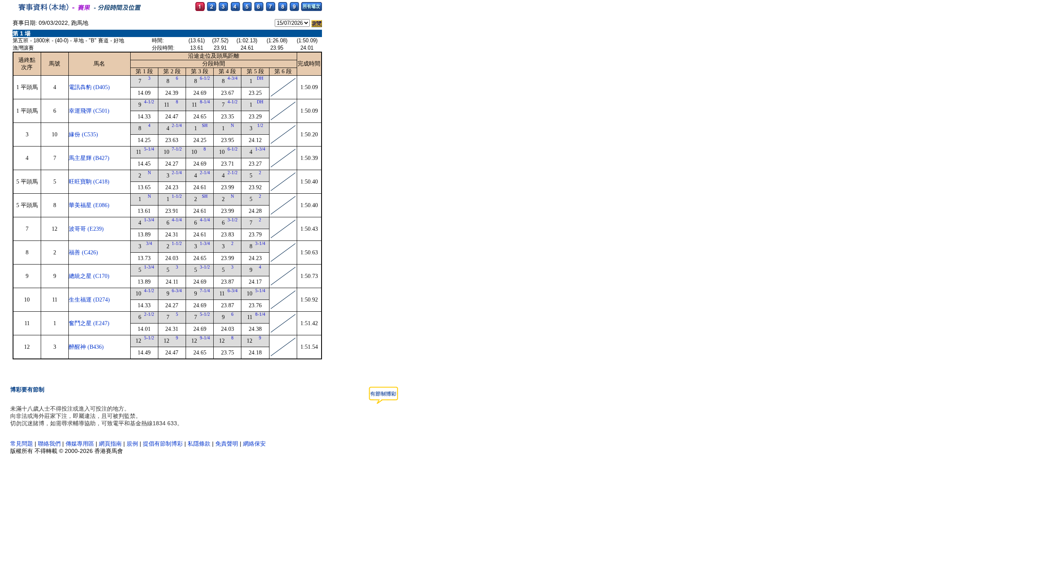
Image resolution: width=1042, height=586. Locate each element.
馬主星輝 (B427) (89, 158)
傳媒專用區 (81, 443)
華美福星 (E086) (89, 205)
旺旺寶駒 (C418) (89, 182)
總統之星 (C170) (89, 276)
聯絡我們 (49, 443)
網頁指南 (110, 443)
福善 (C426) (83, 252)
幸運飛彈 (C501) (89, 111)
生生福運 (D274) (89, 300)
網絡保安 (254, 443)
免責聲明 (226, 443)
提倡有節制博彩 (163, 443)
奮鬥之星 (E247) (89, 323)
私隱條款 (199, 443)
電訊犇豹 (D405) (89, 87)
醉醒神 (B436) (86, 347)
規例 (132, 443)
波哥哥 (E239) (86, 229)
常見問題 (21, 443)
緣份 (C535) (83, 134)
